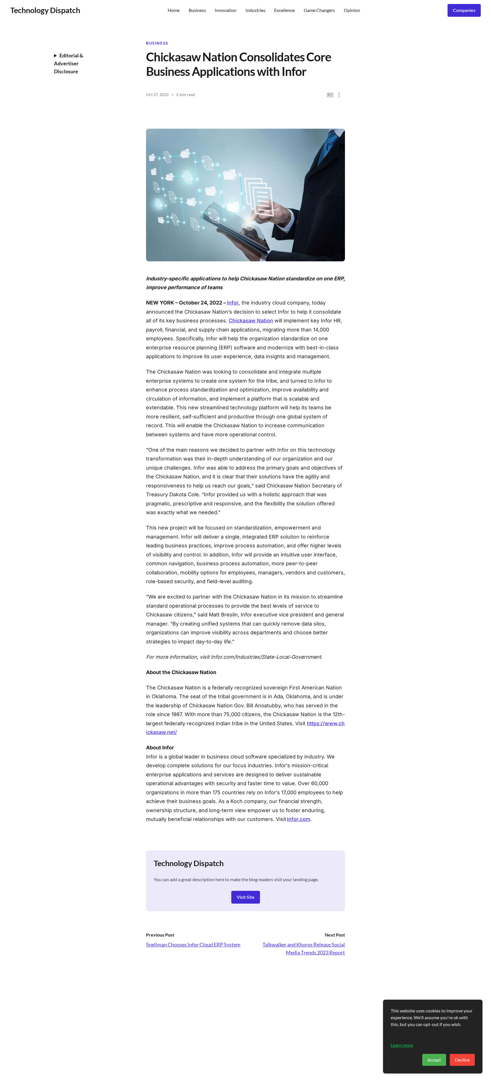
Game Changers (319, 10)
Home (174, 10)
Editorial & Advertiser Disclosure (68, 63)
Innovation (225, 10)
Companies (464, 10)
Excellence (284, 10)
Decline (462, 1059)
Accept (434, 1059)
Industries (255, 10)
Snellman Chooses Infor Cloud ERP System (193, 944)
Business (197, 10)
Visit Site (246, 897)
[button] (339, 95)
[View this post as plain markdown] (330, 95)
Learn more (402, 1045)
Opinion (352, 10)
